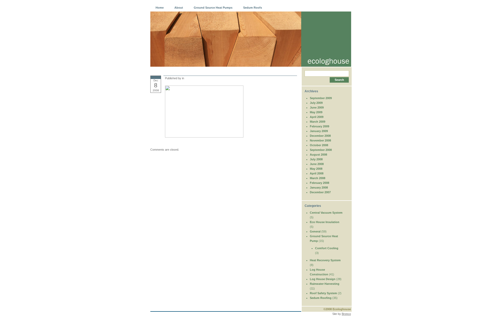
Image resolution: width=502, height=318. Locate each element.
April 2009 (316, 116)
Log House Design (322, 279)
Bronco (346, 313)
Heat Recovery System (325, 260)
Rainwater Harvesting (324, 283)
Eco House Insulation (324, 222)
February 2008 (319, 182)
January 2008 (319, 187)
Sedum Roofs (252, 7)
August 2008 (318, 154)
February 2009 (319, 126)
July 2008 (316, 159)
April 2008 (316, 173)
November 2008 (320, 140)
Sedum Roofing (321, 297)
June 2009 (317, 107)
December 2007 (320, 192)
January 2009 (319, 131)
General (315, 231)
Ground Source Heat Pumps (213, 7)
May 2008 (316, 168)
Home (160, 7)
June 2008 (317, 164)
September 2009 (321, 98)
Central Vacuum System (326, 212)
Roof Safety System (323, 293)
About (178, 7)
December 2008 (320, 135)
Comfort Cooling (326, 248)
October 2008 (319, 145)
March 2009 (317, 121)
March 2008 (317, 178)
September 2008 (321, 149)
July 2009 (316, 102)
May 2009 (316, 112)
